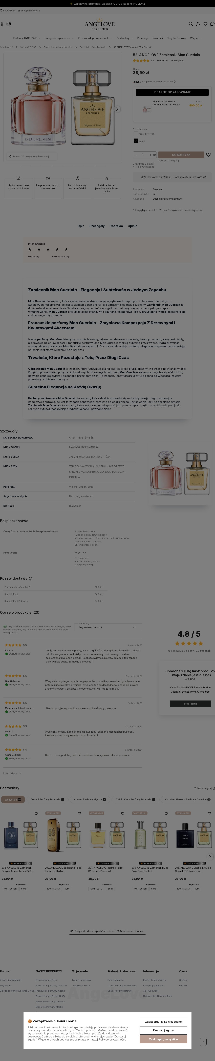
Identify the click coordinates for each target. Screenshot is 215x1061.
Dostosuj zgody (163, 1030)
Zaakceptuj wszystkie (163, 1039)
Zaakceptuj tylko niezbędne (163, 1021)
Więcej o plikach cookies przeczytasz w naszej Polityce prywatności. (82, 1039)
